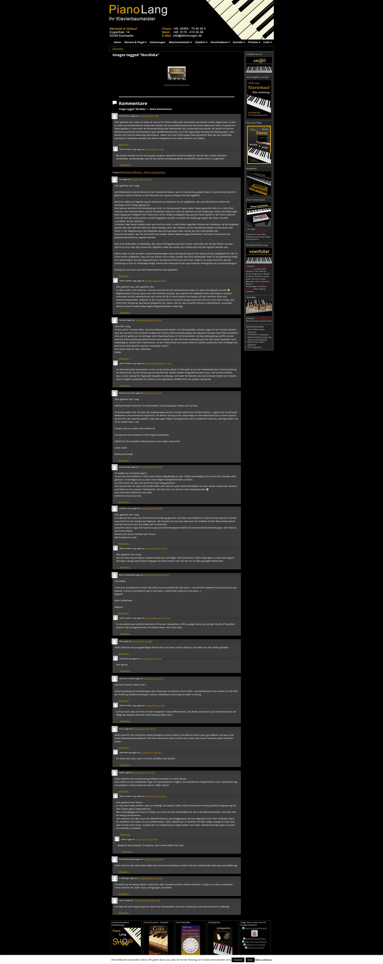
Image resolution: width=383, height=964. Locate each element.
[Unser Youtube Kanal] (259, 215)
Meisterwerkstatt (179, 42)
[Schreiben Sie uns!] (259, 65)
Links (266, 42)
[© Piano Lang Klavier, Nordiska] (177, 73)
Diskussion (252, 332)
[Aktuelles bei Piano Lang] (259, 255)
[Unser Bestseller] (190, 940)
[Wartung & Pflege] (259, 145)
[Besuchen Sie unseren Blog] (259, 308)
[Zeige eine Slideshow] (176, 85)
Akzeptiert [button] (238, 959)
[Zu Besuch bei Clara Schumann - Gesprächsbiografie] (158, 940)
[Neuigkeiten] (259, 183)
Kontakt (238, 42)
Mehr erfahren (263, 959)
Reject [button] (250, 959)
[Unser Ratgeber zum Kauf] (259, 99)
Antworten (124, 144)
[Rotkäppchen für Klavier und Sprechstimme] (223, 940)
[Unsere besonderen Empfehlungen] (126, 937)
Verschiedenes (219, 42)
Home (117, 42)
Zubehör (200, 42)
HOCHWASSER (261, 340)
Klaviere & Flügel (134, 42)
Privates (253, 42)
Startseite (117, 48)
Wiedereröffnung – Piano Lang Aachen (143, 172)
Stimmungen (157, 42)
